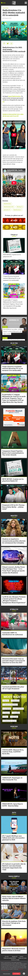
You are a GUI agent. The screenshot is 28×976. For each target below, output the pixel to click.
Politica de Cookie (22, 958)
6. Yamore (6, 713)
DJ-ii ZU (6, 956)
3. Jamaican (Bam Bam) (10, 704)
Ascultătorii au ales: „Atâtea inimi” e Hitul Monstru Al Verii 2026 (13, 331)
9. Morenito (14, 717)
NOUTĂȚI (14, 516)
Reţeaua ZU (14, 956)
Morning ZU (20, 206)
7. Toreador (15, 713)
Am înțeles (17, 973)
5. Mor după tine (18, 708)
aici (4, 101)
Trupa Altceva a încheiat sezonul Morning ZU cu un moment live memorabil (11, 278)
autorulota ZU (7, 210)
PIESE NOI (14, 726)
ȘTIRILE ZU (14, 609)
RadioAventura (7, 203)
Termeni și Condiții (15, 960)
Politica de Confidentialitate (10, 958)
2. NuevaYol (15, 700)
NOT (14, 227)
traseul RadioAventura (14, 96)
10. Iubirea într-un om (9, 721)
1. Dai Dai (5, 700)
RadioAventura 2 (17, 210)
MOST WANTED (15, 697)
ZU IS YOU (5, 8)
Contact (21, 956)
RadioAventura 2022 (9, 206)
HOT (15, 220)
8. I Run (5, 717)
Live (3, 3)
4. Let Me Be (6, 708)
